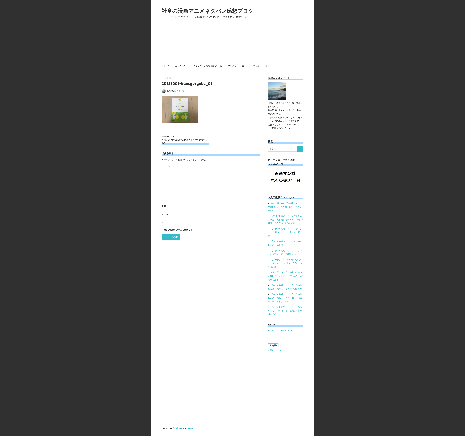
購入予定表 (180, 66)
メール (165, 214)
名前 (164, 206)
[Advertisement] (232, 44)
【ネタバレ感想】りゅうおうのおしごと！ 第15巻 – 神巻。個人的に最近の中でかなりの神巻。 (285, 298)
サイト (165, 222)
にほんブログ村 (275, 350)
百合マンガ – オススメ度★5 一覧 (206, 66)
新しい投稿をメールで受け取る (178, 229)
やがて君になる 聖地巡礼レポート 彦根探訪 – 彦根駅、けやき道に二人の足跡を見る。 (285, 276)
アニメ (231, 66)
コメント (166, 166)
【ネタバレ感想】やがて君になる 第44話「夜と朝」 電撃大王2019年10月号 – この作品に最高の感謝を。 (285, 219)
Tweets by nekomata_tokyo (280, 330)
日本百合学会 (180, 90)
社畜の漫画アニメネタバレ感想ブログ (208, 11)
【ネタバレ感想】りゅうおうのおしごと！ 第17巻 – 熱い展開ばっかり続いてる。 (285, 310)
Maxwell (190, 427)
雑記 (267, 66)
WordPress (177, 427)
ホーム (166, 66)
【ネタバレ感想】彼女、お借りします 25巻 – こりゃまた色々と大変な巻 (285, 232)
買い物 (256, 66)
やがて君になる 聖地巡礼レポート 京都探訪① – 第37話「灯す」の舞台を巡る (285, 207)
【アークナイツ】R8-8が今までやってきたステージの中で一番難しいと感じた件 (285, 263)
